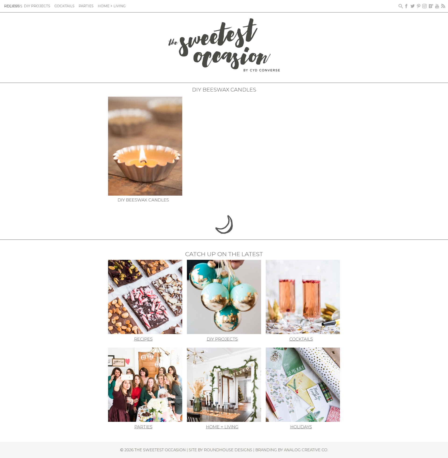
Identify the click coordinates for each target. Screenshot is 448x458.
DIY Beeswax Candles (143, 200)
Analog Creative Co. (306, 449)
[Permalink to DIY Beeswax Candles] (145, 145)
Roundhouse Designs (228, 449)
